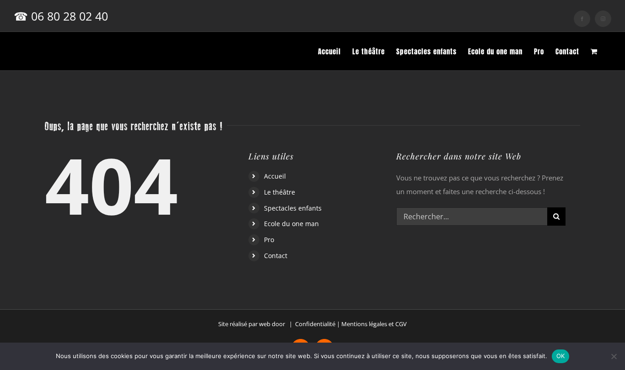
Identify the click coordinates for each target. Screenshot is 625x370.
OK (560, 355)
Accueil (275, 176)
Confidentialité (315, 324)
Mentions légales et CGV (374, 324)
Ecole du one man (291, 223)
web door (272, 324)
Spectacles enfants (293, 208)
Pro (269, 239)
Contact (275, 255)
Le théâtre (279, 192)
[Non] (613, 356)
